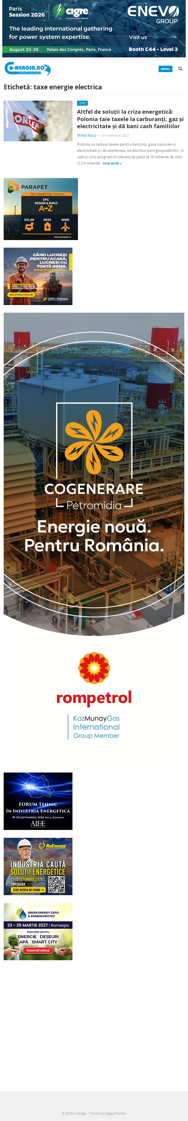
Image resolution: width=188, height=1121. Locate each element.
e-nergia (80, 1113)
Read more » (112, 163)
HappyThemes (115, 1113)
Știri (82, 103)
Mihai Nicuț (86, 135)
